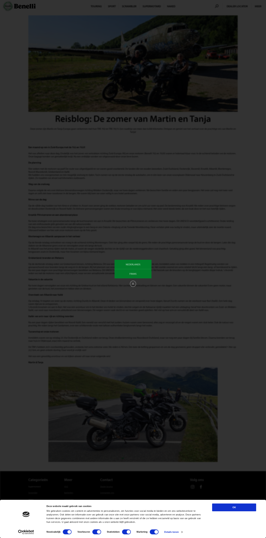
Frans (133, 273)
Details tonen (171, 532)
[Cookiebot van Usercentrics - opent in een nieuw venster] (26, 532)
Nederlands (133, 264)
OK (234, 507)
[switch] (96, 531)
